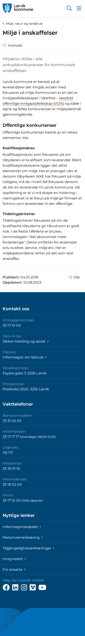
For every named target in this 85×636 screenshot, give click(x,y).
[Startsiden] (18, 8)
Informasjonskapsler (21, 527)
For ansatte (13, 569)
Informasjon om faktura (23, 357)
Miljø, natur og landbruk (24, 24)
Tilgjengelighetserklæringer (27, 548)
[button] (69, 9)
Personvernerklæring (22, 537)
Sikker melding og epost (24, 341)
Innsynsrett (13, 559)
